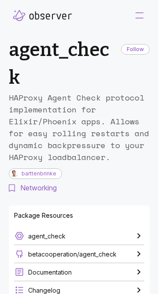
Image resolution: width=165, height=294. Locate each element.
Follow (135, 49)
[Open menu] (139, 15)
